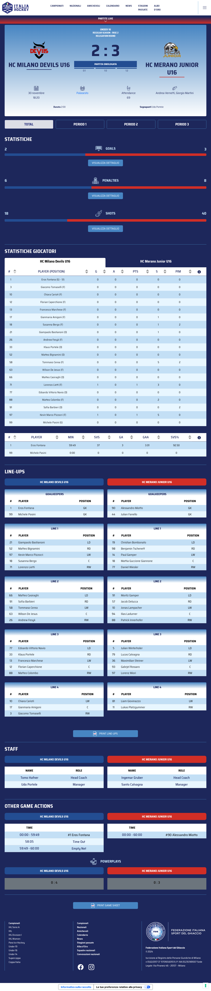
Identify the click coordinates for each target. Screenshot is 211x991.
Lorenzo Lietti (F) (53, 385)
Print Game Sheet (108, 905)
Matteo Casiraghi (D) (53, 377)
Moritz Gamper (130, 595)
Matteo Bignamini (29, 548)
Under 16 (105, 29)
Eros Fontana (38, 445)
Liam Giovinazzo (131, 701)
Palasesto (82, 93)
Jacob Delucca (129, 601)
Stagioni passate (143, 8)
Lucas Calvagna (130, 654)
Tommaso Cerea (28, 607)
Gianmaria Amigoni (29, 707)
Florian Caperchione (30, 666)
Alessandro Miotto (132, 508)
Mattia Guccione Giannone (137, 561)
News (129, 6)
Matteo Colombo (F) (53, 400)
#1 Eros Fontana (79, 835)
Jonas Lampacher (131, 607)
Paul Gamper (129, 554)
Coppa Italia (14, 962)
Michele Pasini (38, 453)
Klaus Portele (26, 654)
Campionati (56, 6)
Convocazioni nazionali (88, 954)
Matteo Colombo (28, 673)
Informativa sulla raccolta (76, 987)
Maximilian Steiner (132, 660)
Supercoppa (15, 958)
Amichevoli (93, 6)
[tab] (29, 124)
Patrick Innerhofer (132, 620)
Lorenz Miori (128, 673)
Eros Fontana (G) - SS (52, 279)
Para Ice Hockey (17, 943)
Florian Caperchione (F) (52, 302)
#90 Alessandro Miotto (182, 835)
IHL (10, 931)
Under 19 (13, 946)
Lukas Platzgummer (133, 707)
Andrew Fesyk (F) (52, 340)
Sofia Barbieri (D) (53, 407)
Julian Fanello (129, 514)
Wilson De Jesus (27, 613)
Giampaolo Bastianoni (31, 542)
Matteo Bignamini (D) (53, 355)
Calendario (112, 6)
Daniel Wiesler (129, 567)
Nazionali (75, 6)
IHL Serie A (14, 927)
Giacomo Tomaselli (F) (53, 287)
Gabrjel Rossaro (130, 666)
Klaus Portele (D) (53, 347)
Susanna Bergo (27, 561)
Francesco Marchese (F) (53, 309)
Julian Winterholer (132, 648)
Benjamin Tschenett (133, 548)
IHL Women (14, 939)
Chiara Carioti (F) (53, 294)
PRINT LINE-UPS (108, 733)
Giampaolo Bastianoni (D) (53, 332)
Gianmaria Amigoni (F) (53, 317)
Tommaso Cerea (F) (53, 362)
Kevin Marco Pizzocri (30, 554)
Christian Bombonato (133, 542)
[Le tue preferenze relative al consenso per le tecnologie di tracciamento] (206, 986)
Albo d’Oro (157, 8)
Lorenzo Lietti (26, 567)
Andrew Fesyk (26, 620)
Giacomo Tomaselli (29, 713)
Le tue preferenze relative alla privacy (119, 987)
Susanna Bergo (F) (53, 324)
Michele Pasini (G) (53, 422)
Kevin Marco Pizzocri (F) (53, 415)
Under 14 (13, 954)
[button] (9, 271)
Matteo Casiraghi (28, 595)
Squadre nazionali (86, 950)
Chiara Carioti (26, 701)
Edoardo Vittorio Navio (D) (53, 392)
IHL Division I (15, 935)
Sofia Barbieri (26, 601)
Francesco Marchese (30, 660)
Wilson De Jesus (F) (52, 370)
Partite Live (105, 18)
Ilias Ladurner (129, 613)
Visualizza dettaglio (105, 163)
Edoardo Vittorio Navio (31, 648)
